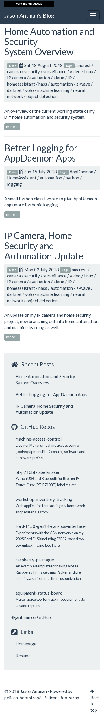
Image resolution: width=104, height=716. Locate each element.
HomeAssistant (21, 177)
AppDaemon (81, 171)
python (72, 177)
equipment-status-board (39, 593)
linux (88, 71)
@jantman (20, 617)
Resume (23, 655)
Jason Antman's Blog (29, 15)
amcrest (83, 65)
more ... (12, 126)
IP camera (16, 77)
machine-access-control (39, 439)
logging (14, 184)
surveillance (54, 71)
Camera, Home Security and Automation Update (43, 245)
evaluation (39, 77)
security (32, 71)
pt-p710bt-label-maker (38, 472)
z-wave (83, 83)
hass (42, 83)
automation (62, 83)
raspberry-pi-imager (35, 559)
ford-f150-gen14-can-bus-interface (51, 526)
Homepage (26, 643)
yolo (29, 90)
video (75, 71)
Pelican (50, 697)
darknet (14, 90)
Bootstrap (69, 697)
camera (14, 71)
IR (70, 77)
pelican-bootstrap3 (23, 697)
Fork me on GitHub (29, 3)
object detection (42, 96)
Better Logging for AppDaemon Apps (41, 153)
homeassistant (21, 83)
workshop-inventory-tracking (44, 499)
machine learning (53, 90)
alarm (58, 77)
